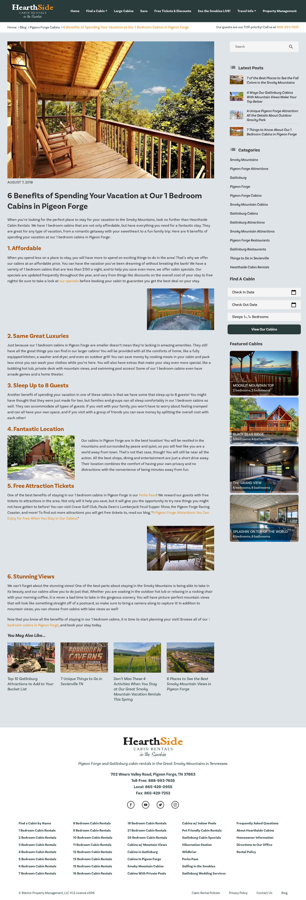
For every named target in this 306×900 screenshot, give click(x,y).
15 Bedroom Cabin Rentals (92, 866)
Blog (23, 27)
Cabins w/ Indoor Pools (199, 823)
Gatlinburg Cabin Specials (201, 838)
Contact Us (264, 893)
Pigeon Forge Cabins (45, 27)
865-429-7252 (157, 793)
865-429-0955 (158, 786)
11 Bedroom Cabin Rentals (92, 845)
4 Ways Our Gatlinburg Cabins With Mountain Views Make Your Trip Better (271, 97)
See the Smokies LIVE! (214, 11)
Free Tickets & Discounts (172, 11)
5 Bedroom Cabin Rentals (37, 859)
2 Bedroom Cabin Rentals (37, 838)
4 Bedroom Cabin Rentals (37, 852)
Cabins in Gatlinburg (142, 852)
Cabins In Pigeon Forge (144, 859)
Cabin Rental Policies (206, 893)
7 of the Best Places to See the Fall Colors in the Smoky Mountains (273, 80)
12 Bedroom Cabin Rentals (92, 852)
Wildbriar (189, 852)
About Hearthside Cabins (255, 830)
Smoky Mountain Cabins (145, 866)
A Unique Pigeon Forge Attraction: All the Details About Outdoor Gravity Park (273, 115)
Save (144, 11)
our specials (69, 281)
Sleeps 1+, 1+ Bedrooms (250, 317)
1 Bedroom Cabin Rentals (37, 830)
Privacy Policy (238, 893)
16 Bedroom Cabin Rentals (92, 873)
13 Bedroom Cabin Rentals (92, 859)
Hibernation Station (197, 845)
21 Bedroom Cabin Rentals (146, 830)
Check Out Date (264, 304)
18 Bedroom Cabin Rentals (146, 823)
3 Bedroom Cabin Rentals (37, 845)
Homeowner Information (255, 838)
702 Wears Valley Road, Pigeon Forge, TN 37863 (153, 774)
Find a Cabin (95, 11)
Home (75, 11)
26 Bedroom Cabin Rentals (147, 838)
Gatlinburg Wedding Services (204, 873)
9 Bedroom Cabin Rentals (92, 830)
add (106, 10)
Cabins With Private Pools (146, 873)
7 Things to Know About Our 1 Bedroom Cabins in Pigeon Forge (272, 132)
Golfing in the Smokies (198, 866)
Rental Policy (246, 852)
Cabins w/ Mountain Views (147, 845)
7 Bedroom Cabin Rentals (37, 873)
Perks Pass (147, 495)
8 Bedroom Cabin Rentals (92, 823)
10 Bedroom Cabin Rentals (92, 838)
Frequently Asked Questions (257, 823)
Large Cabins (124, 11)
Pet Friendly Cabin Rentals (202, 830)
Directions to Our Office (254, 845)
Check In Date (264, 292)
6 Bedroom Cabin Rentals (37, 866)
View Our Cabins (264, 329)
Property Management (280, 11)
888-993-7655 (288, 27)
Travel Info (245, 11)
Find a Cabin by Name (35, 823)
